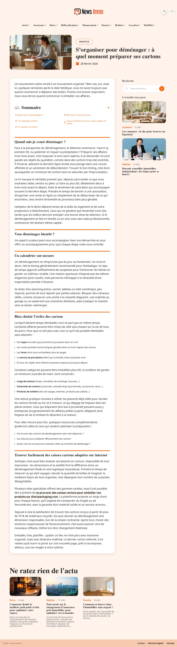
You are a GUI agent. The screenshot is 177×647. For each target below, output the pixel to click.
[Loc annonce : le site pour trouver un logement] (144, 112)
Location (127, 127)
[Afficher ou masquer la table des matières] (75, 107)
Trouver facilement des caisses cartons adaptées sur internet (86, 122)
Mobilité (84, 41)
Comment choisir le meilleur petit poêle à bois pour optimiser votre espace (24, 608)
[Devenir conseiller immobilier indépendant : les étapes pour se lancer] (144, 149)
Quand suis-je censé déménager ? (30, 115)
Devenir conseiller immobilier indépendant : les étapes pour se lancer (140, 171)
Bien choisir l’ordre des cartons (79, 115)
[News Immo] (88, 11)
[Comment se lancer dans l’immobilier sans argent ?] (99, 586)
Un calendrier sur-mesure (27, 126)
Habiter (50, 600)
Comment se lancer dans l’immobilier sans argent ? (98, 605)
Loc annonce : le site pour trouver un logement (143, 132)
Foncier (87, 600)
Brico (12, 600)
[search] (164, 11)
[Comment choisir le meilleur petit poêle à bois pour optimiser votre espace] (25, 586)
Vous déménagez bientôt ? (28, 120)
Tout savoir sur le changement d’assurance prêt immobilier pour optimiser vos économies (60, 608)
